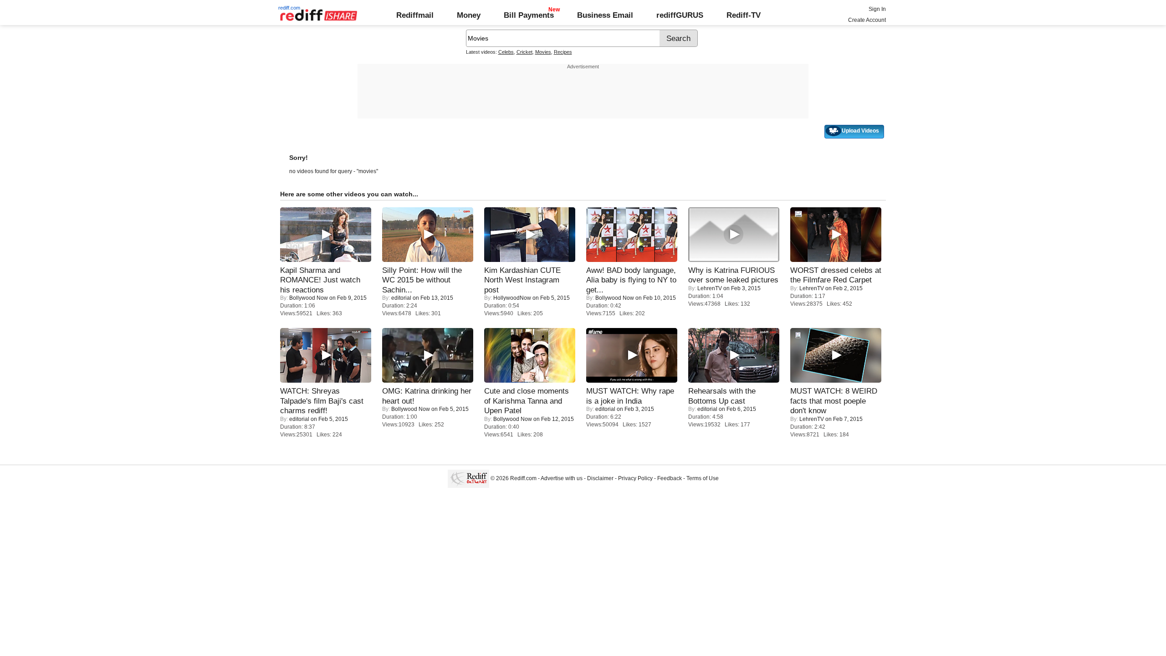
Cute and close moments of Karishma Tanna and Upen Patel (526, 401)
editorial (401, 298)
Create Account (867, 20)
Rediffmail (415, 15)
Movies (543, 52)
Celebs (506, 52)
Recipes (563, 52)
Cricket (524, 52)
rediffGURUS (679, 15)
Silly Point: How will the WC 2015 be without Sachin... (422, 280)
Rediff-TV (743, 15)
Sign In (877, 9)
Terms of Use (702, 478)
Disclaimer (600, 478)
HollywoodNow (512, 298)
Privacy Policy (635, 478)
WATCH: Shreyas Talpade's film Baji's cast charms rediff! (321, 401)
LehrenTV (709, 288)
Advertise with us (562, 478)
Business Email (605, 15)
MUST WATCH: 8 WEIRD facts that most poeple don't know (833, 401)
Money (469, 15)
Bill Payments (529, 15)
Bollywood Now (308, 298)
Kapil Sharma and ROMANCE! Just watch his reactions (320, 280)
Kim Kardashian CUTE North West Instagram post (522, 280)
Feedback (669, 478)
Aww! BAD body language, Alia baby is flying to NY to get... (631, 280)
